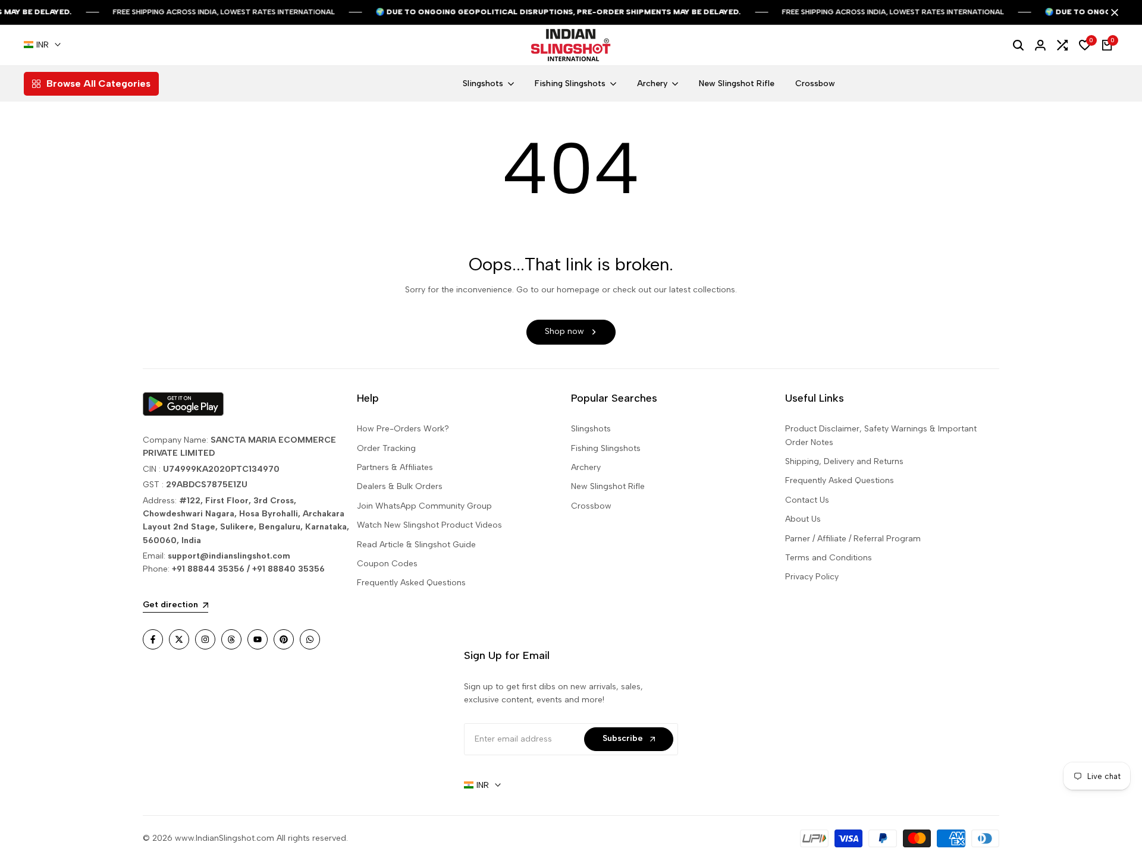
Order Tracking (386, 448)
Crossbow (591, 506)
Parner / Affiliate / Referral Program (853, 539)
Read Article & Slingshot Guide (416, 545)
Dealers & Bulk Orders (400, 486)
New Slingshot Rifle (608, 486)
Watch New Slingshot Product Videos (429, 525)
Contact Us (807, 500)
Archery (586, 467)
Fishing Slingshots (606, 448)
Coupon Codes (387, 564)
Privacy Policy (812, 577)
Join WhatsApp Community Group (424, 506)
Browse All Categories (98, 83)
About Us (803, 519)
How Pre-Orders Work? (403, 429)
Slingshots (591, 429)
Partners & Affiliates (395, 467)
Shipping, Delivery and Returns (844, 461)
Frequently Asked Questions (411, 583)
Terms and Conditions (828, 558)
